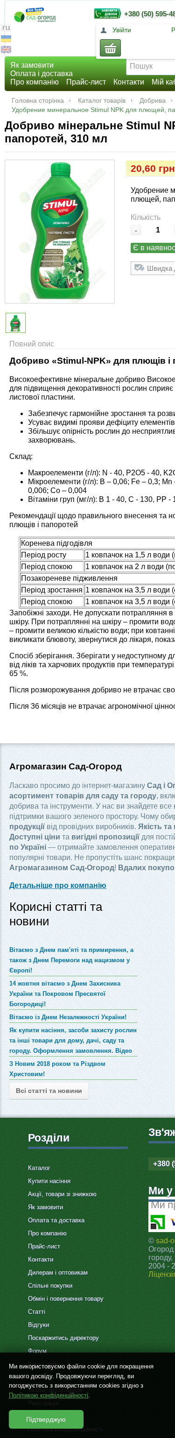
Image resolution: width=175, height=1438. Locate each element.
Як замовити (32, 65)
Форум (37, 1350)
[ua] (6, 40)
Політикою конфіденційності (48, 1395)
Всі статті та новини (49, 1090)
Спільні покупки (50, 1285)
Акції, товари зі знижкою (62, 1194)
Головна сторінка (38, 100)
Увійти (121, 30)
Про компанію (34, 82)
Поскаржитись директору (63, 1337)
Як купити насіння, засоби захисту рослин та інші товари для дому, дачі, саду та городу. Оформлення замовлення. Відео (73, 1040)
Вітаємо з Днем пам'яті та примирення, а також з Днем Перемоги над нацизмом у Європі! (71, 960)
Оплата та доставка (56, 1220)
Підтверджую (46, 1419)
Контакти (128, 82)
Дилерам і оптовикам (58, 1272)
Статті (36, 1311)
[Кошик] (110, 47)
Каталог (39, 1167)
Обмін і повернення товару (66, 1298)
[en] (6, 50)
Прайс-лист (86, 82)
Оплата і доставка (41, 74)
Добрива (153, 100)
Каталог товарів (102, 100)
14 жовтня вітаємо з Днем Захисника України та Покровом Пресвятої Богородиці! (64, 994)
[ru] (6, 29)
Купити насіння (49, 1180)
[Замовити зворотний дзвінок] (105, 13)
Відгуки (38, 1324)
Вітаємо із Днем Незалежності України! (67, 1017)
